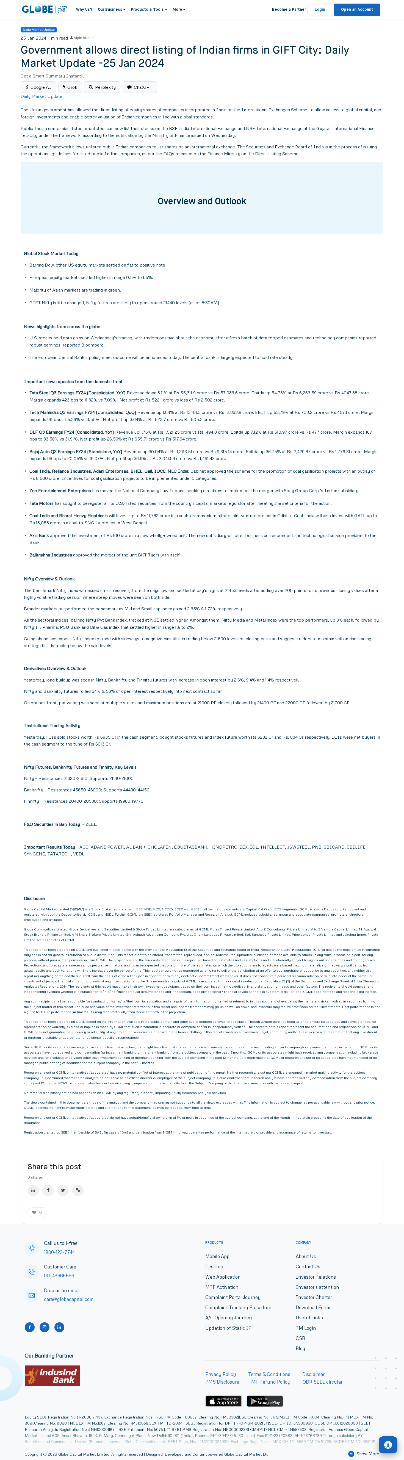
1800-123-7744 (59, 1252)
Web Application (223, 1277)
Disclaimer (313, 1374)
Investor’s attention (317, 1287)
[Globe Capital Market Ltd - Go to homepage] (45, 9)
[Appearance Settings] (388, 1445)
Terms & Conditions (269, 1374)
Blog (300, 1348)
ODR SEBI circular (322, 1382)
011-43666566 (59, 1275)
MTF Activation (222, 1287)
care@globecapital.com (69, 1299)
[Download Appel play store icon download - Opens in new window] (223, 1401)
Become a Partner (289, 10)
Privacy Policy (220, 1374)
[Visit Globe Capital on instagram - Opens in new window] (44, 1327)
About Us (306, 1256)
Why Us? (84, 10)
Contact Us (308, 1266)
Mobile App (217, 1256)
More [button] (177, 10)
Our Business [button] (110, 10)
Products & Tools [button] (147, 10)
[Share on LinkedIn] (33, 1190)
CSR (300, 1338)
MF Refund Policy (270, 1382)
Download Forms (313, 1307)
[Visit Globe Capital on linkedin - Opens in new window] (59, 1327)
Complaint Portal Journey (233, 1297)
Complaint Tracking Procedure (238, 1307)
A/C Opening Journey (228, 1317)
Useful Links (309, 1317)
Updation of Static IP (228, 1328)
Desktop (214, 1266)
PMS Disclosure (222, 1382)
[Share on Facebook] (48, 1190)
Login (320, 10)
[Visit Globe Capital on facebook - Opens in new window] (30, 1327)
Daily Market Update (39, 29)
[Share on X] (63, 1190)
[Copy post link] (78, 1190)
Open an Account (357, 10)
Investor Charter (314, 1297)
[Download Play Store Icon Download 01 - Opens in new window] (265, 1401)
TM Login (306, 1328)
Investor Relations (316, 1277)
